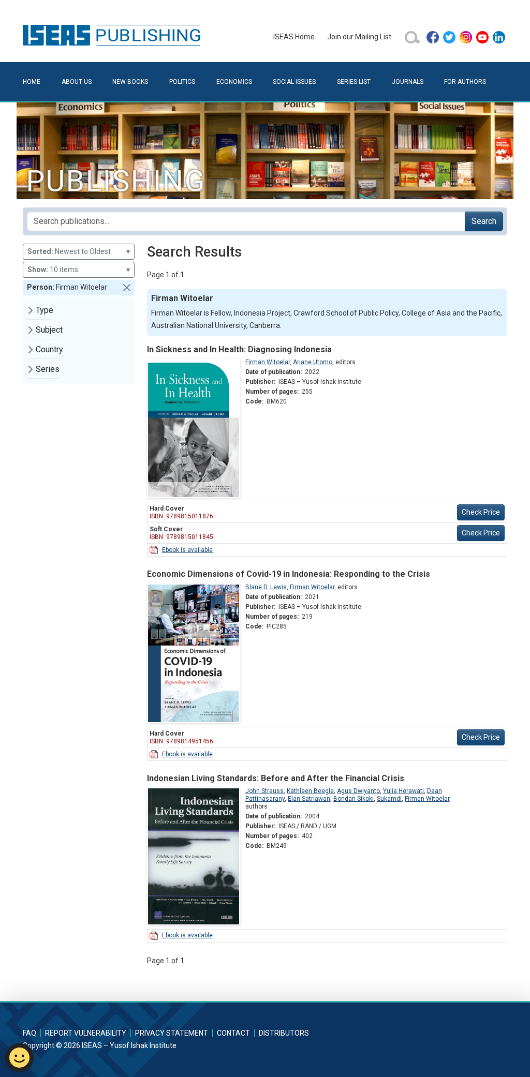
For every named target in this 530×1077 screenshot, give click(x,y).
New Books (130, 81)
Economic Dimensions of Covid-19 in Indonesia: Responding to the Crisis (288, 574)
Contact (233, 1033)
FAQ (29, 1033)
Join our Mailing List (359, 37)
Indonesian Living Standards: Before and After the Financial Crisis (275, 778)
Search (484, 221)
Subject (49, 330)
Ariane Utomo (312, 362)
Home (31, 81)
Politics (182, 81)
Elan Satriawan (309, 798)
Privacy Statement (171, 1033)
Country (49, 349)
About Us (77, 81)
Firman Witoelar (267, 362)
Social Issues (294, 81)
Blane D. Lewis (266, 587)
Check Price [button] (481, 512)
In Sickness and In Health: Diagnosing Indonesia (239, 349)
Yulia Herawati (403, 791)
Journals (407, 81)
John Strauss (264, 791)
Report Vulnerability (85, 1033)
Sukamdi (389, 798)
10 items (78, 269)
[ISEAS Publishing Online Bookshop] (113, 35)
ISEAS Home (294, 37)
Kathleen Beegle (310, 791)
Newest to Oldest (78, 251)
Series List (354, 81)
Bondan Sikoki (353, 798)
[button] (127, 287)
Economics (234, 81)
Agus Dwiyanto (358, 791)
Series (48, 369)
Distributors (284, 1033)
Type (44, 310)
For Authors (465, 81)
